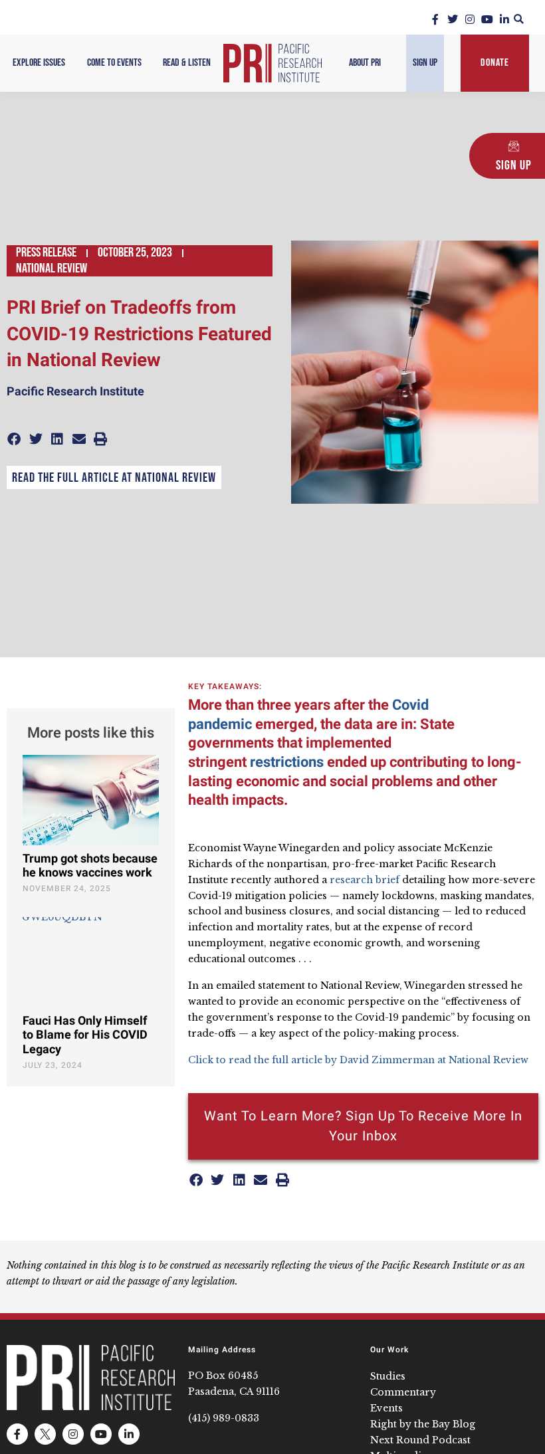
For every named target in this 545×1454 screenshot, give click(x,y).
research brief (364, 880)
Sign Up (425, 62)
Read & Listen (187, 62)
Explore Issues (39, 62)
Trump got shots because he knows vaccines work (90, 866)
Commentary (403, 1392)
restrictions (285, 762)
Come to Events (114, 62)
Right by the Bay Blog (422, 1424)
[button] (519, 19)
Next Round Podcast (420, 1440)
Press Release (46, 252)
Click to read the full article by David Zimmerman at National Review (358, 1060)
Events (386, 1408)
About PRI (365, 62)
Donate (495, 62)
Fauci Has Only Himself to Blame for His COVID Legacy (85, 1035)
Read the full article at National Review (114, 478)
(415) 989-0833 (223, 1418)
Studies (387, 1376)
